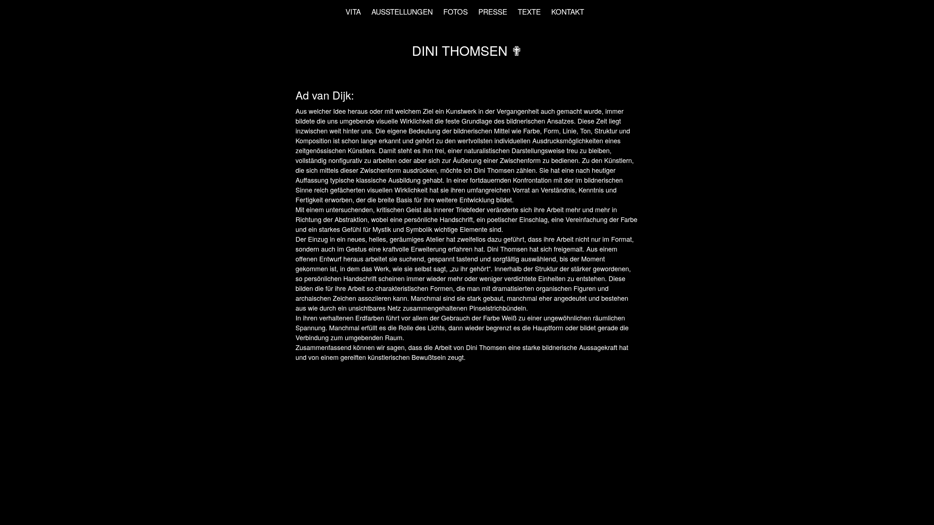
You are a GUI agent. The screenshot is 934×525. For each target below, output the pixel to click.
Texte (529, 12)
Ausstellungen (402, 12)
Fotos (455, 12)
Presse (492, 12)
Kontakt (567, 12)
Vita (353, 12)
